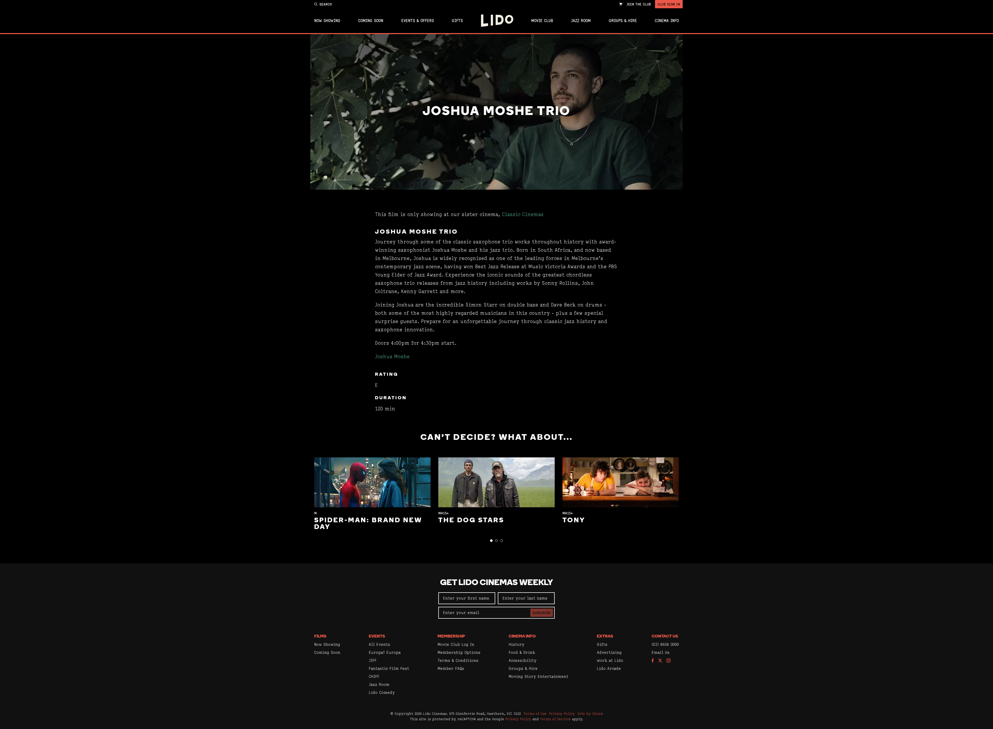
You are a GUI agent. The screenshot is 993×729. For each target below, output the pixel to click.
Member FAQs (451, 668)
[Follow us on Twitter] (660, 660)
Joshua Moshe (392, 356)
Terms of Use (534, 713)
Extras (605, 636)
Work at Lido (610, 660)
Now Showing (327, 21)
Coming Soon (370, 21)
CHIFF (374, 676)
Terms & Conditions (458, 660)
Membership (451, 636)
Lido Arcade (609, 668)
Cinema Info (667, 21)
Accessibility (523, 660)
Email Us (660, 652)
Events (377, 636)
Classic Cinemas (523, 214)
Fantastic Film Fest (389, 668)
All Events (379, 644)
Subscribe (541, 613)
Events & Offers (417, 21)
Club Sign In (669, 4)
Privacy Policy (562, 713)
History (516, 644)
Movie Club (542, 21)
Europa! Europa (385, 652)
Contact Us (665, 636)
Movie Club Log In (456, 644)
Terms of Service (555, 719)
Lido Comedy (382, 692)
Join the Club (639, 4)
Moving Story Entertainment (538, 676)
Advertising (609, 652)
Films (320, 636)
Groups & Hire (623, 21)
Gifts (457, 21)
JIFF (373, 660)
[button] (491, 540)
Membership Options (459, 652)
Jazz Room (581, 21)
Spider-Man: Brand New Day (368, 524)
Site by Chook (590, 713)
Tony (573, 520)
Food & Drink (522, 652)
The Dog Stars (471, 520)
